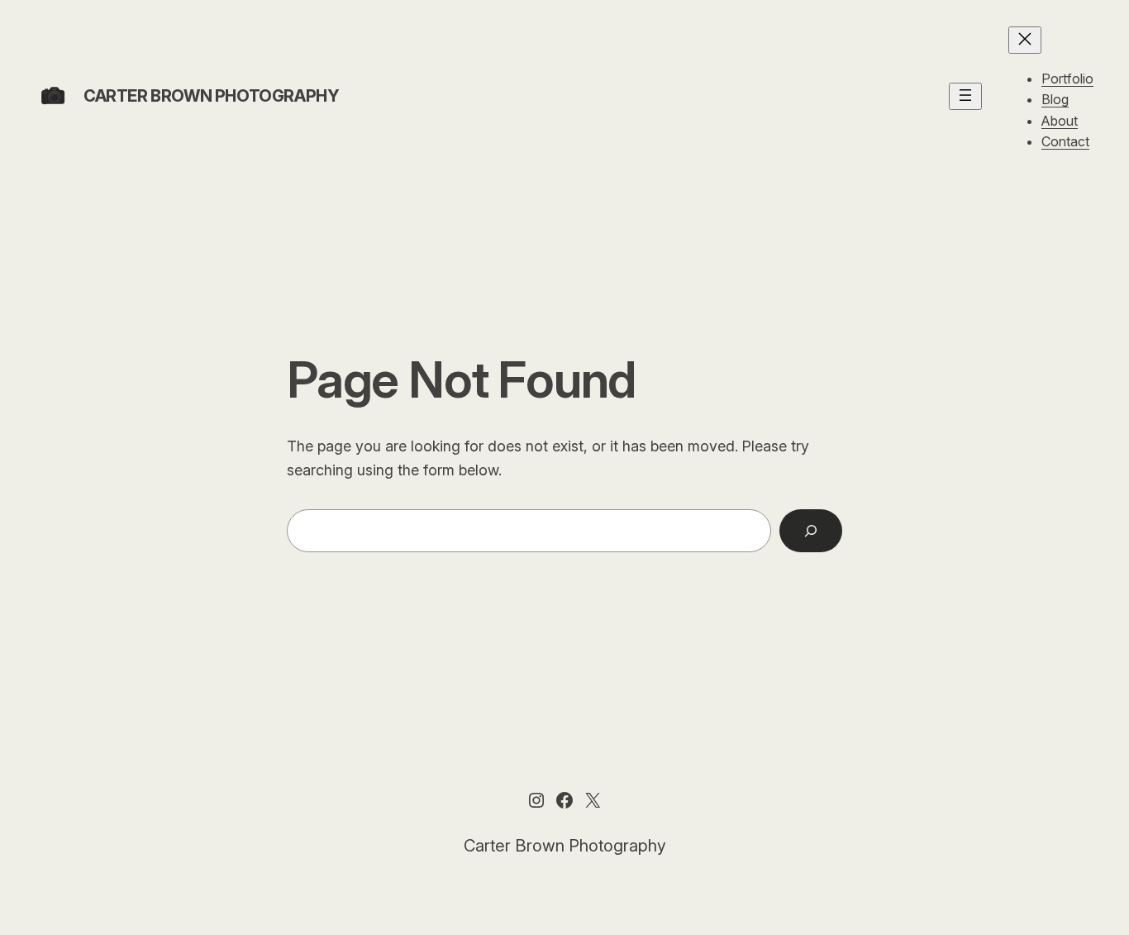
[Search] (810, 530)
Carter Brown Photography (211, 96)
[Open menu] (965, 96)
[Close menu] (1024, 40)
